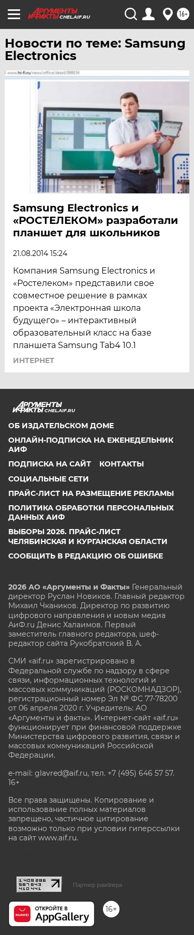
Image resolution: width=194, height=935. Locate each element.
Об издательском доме (61, 425)
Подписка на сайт (49, 464)
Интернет (33, 360)
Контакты (121, 464)
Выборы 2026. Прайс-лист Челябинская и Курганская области (88, 536)
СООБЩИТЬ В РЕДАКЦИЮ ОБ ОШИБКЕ (85, 556)
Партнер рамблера (97, 885)
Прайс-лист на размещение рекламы (91, 493)
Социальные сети (48, 479)
